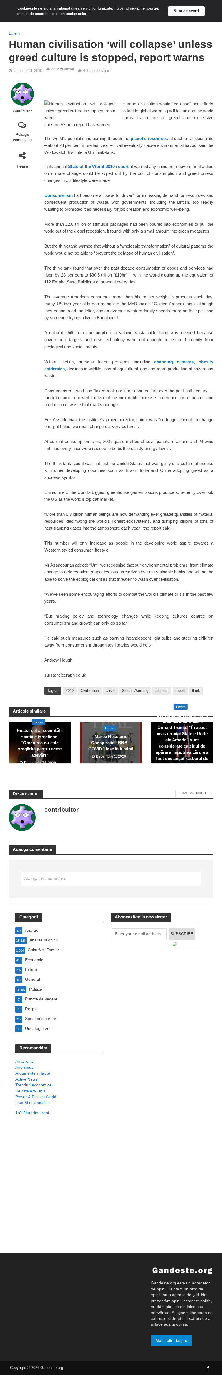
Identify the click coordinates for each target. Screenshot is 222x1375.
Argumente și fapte (32, 1073)
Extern (14, 33)
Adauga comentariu (22, 137)
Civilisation (90, 690)
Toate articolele (194, 793)
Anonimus (24, 1067)
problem (162, 690)
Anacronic (24, 1061)
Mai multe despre (171, 1340)
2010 (70, 690)
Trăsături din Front (32, 1112)
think (196, 690)
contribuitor (22, 111)
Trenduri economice (33, 1085)
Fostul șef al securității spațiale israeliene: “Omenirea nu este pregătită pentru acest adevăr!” (40, 743)
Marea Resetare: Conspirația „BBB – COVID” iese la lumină (110, 743)
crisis (110, 690)
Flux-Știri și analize (32, 1102)
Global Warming (135, 690)
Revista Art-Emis (30, 1091)
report (180, 690)
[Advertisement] (58, 1177)
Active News (26, 1079)
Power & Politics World (35, 1096)
